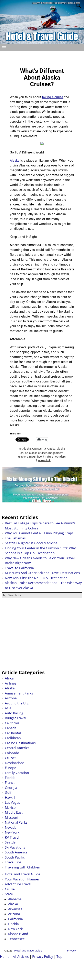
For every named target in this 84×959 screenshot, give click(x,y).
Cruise (10, 889)
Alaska (15, 160)
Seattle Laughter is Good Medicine (31, 543)
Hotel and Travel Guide (22, 874)
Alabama (15, 899)
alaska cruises (38, 453)
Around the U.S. (17, 703)
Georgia (11, 787)
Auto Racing (14, 713)
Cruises (37, 448)
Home (4, 956)
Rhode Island (18, 934)
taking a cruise (52, 97)
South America (16, 852)
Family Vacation (17, 773)
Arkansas (15, 909)
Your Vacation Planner (22, 879)
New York (12, 832)
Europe (10, 768)
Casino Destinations (20, 743)
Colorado (12, 753)
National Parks (16, 822)
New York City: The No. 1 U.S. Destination (36, 578)
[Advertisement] (42, 633)
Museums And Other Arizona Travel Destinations (42, 573)
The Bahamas (15, 538)
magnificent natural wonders (47, 456)
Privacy (71, 950)
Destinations (14, 763)
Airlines (10, 683)
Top (59, 956)
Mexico (10, 807)
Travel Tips (13, 862)
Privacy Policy (42, 956)
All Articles (21, 956)
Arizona (11, 698)
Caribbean (13, 738)
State (9, 894)
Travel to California (19, 568)
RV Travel (12, 837)
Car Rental (13, 733)
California (12, 723)
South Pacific (15, 857)
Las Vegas (12, 802)
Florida (10, 777)
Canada (11, 728)
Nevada (11, 827)
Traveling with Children (22, 867)
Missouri (11, 817)
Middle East (14, 812)
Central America (17, 748)
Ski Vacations (15, 847)
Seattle (10, 842)
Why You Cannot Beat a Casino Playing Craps (39, 533)
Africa (9, 678)
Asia (8, 708)
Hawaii (10, 797)
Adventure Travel (18, 884)
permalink (44, 460)
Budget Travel (15, 718)
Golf (8, 792)
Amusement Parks (19, 693)
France (10, 782)
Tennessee (16, 939)
